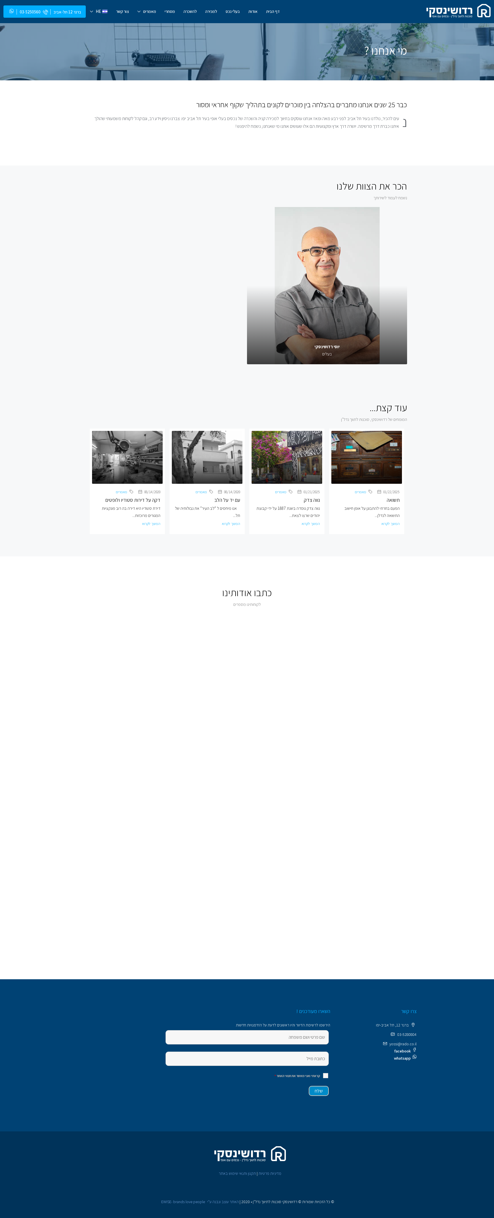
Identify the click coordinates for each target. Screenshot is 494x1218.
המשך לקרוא (390, 523)
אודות (253, 11)
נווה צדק (312, 500)
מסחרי (170, 11)
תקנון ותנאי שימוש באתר (237, 1173)
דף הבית (273, 11)
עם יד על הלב (227, 500)
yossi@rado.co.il (403, 1043)
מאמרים (149, 11)
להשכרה (190, 11)
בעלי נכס (233, 11)
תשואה (393, 500)
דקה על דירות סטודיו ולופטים (132, 500)
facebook (402, 1051)
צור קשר (122, 11)
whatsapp (402, 1058)
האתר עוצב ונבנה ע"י (200, 1201)
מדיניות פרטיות (269, 1173)
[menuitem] (33, 12)
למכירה (211, 11)
